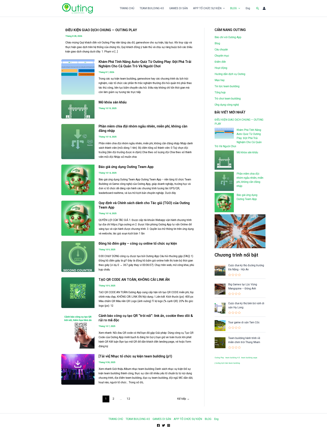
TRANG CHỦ (127, 8)
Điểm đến (220, 61)
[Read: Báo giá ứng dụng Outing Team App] (78, 179)
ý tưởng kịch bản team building (227, 363)
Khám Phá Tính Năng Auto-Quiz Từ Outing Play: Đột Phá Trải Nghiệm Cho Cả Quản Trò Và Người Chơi (238, 138)
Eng (248, 8)
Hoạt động (221, 68)
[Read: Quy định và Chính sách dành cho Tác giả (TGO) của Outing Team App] (78, 218)
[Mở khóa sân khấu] (224, 160)
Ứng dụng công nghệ (227, 104)
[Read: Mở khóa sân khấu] (78, 109)
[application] (223, 8)
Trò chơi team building (228, 98)
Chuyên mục (222, 55)
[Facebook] (158, 425)
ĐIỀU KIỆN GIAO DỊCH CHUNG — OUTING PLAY (101, 30)
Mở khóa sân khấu (113, 102)
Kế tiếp (183, 398)
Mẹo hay (220, 80)
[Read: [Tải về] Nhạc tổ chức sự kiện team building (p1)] (78, 369)
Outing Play (219, 358)
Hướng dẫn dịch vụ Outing (230, 74)
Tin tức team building (227, 86)
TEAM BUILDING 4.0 (152, 8)
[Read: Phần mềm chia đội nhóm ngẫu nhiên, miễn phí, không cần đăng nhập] (78, 141)
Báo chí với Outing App (228, 37)
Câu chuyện (221, 49)
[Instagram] (168, 425)
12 (128, 398)
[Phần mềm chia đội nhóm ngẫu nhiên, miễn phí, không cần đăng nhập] (224, 181)
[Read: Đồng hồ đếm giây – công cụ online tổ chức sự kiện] (78, 256)
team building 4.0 (232, 358)
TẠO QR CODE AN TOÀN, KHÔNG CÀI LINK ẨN (134, 280)
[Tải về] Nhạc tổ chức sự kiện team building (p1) (135, 356)
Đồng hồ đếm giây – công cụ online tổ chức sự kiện (138, 243)
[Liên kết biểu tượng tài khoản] (264, 8)
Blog (217, 43)
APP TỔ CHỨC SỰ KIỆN (207, 8)
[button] (257, 8)
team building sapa (249, 358)
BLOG (233, 8)
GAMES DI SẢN (178, 8)
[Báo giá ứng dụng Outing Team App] (224, 202)
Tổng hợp (220, 92)
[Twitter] (163, 425)
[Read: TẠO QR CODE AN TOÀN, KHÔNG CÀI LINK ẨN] (78, 292)
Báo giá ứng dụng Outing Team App (126, 167)
